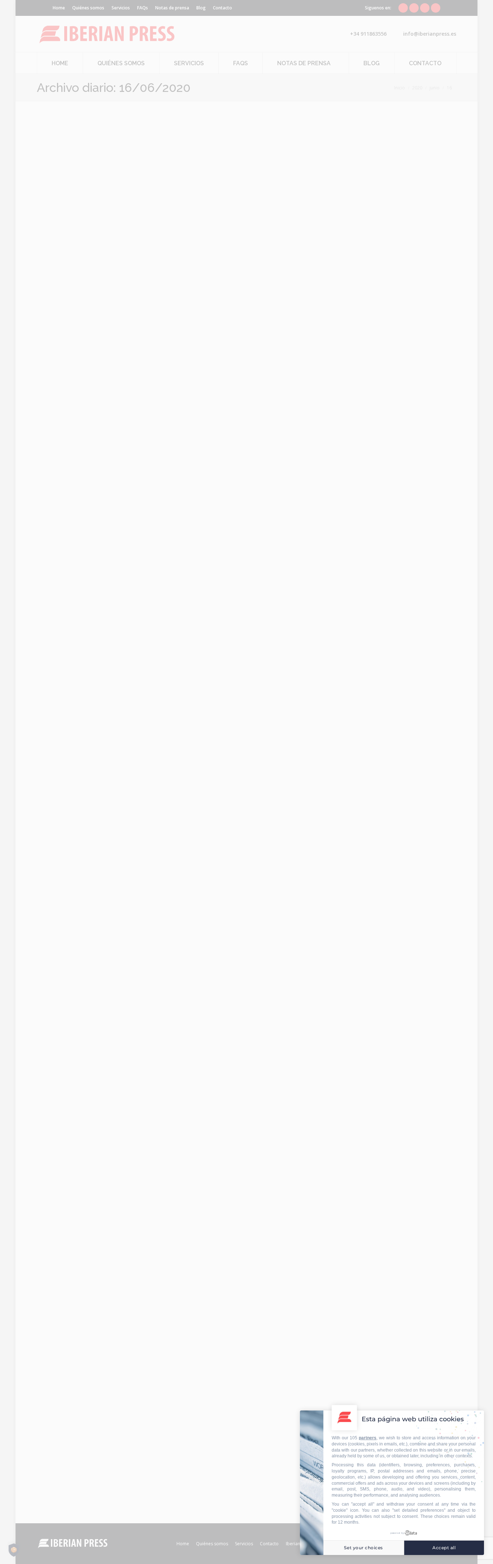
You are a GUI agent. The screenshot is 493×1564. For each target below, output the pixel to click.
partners (367, 1437)
